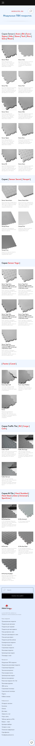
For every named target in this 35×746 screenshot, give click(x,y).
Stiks (11, 36)
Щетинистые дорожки (8, 678)
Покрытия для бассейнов (9, 640)
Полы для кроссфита (7, 637)
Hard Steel (6, 495)
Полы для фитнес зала (8, 632)
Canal (12, 363)
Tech (23, 36)
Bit (23, 34)
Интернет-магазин (7, 703)
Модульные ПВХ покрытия (9, 662)
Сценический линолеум (8, 691)
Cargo (26, 426)
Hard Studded (21, 493)
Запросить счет (6, 714)
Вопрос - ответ (6, 721)
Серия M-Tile (8, 493)
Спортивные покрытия (8, 647)
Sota (4, 38)
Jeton (15, 495)
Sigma (5, 36)
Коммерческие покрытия (8, 642)
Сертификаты (5, 732)
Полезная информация (8, 729)
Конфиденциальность (8, 735)
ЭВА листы (5, 686)
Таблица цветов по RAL (8, 719)
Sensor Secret (15, 179)
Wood (10, 38)
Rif (20, 426)
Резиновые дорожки (7, 683)
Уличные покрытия (7, 645)
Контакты (4, 706)
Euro (28, 34)
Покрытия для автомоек (8, 624)
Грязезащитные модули (8, 653)
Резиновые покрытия (7, 650)
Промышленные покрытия (9, 621)
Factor (6, 363)
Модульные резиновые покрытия (11, 665)
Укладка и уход (6, 727)
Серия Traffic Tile (9, 426)
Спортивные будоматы (8, 667)
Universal (23, 495)
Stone (17, 36)
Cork (4, 428)
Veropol (26, 179)
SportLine (6, 498)
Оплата (4, 708)
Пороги (4, 694)
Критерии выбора (7, 724)
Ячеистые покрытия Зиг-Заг (9, 681)
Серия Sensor (8, 34)
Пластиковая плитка (7, 673)
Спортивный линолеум (8, 688)
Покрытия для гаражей (8, 626)
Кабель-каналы (6, 696)
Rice (29, 36)
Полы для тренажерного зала (10, 634)
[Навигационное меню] (3, 3)
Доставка (4, 711)
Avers (18, 34)
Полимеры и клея (6, 655)
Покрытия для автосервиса (9, 629)
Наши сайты (5, 716)
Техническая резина (7, 670)
